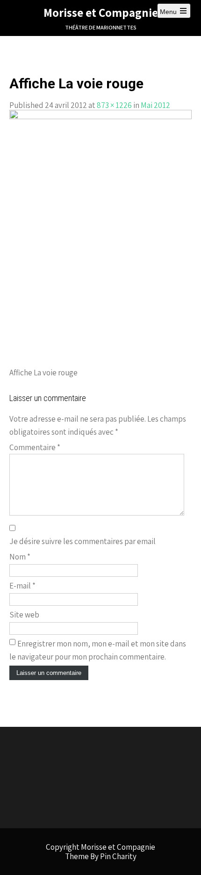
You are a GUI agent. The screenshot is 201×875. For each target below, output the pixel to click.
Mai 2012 (155, 105)
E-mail (22, 586)
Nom (19, 557)
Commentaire (34, 447)
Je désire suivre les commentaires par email (82, 541)
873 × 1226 (114, 105)
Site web (24, 615)
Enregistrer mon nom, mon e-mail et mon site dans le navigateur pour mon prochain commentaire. (97, 650)
